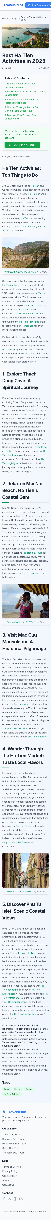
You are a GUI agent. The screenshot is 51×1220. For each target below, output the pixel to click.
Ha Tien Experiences (30, 313)
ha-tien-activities (22, 156)
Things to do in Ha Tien (23, 226)
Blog (14, 18)
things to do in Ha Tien (14, 842)
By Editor (44, 67)
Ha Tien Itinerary (22, 309)
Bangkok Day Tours (13, 1139)
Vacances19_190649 (13, 272)
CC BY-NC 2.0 (31, 272)
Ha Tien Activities (12, 1094)
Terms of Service (11, 1166)
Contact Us (8, 1184)
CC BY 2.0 (30, 622)
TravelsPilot (16, 1112)
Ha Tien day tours (35, 305)
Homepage (27, 325)
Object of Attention (15, 622)
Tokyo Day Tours (11, 1134)
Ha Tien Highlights (29, 321)
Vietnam (29, 1089)
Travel (7, 1089)
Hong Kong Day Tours (14, 1143)
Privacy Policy (10, 1171)
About (5, 1180)
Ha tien (17, 1089)
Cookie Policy (9, 1175)
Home (5, 18)
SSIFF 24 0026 (14, 891)
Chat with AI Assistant (24, 145)
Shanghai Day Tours (13, 1152)
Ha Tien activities (11, 285)
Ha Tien (35, 185)
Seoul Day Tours (11, 1148)
